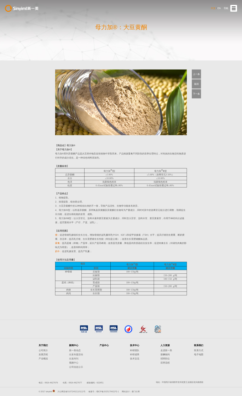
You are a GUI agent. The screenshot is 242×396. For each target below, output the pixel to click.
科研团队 (134, 350)
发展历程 (43, 354)
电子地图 (198, 354)
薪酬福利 (165, 354)
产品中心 (104, 345)
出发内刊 (73, 358)
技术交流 (134, 358)
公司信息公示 (76, 367)
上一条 (196, 74)
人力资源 (165, 345)
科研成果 (134, 354)
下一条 (196, 93)
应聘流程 (165, 362)
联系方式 (198, 350)
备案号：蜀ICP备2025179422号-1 (103, 391)
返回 (196, 84)
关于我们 (43, 345)
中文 (213, 8)
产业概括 (43, 358)
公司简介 (43, 350)
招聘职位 (165, 358)
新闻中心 (73, 345)
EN (219, 8)
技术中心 (134, 345)
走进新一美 (166, 350)
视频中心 (73, 362)
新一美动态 (75, 350)
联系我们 (198, 345)
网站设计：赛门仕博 (131, 391)
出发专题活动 (76, 354)
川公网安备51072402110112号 (71, 391)
